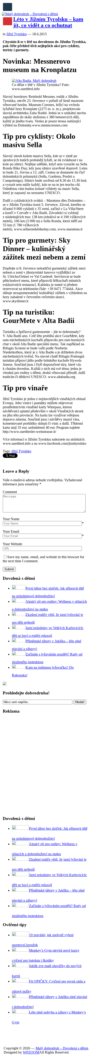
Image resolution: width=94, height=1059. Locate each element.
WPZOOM (31, 1052)
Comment (10, 492)
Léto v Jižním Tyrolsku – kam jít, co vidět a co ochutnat (48, 22)
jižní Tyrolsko (21, 451)
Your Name (11, 519)
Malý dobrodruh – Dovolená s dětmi (62, 1048)
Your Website (12, 544)
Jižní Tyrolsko (16, 34)
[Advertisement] (47, 765)
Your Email (11, 531)
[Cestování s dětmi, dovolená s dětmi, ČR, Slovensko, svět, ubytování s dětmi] (30, 14)
